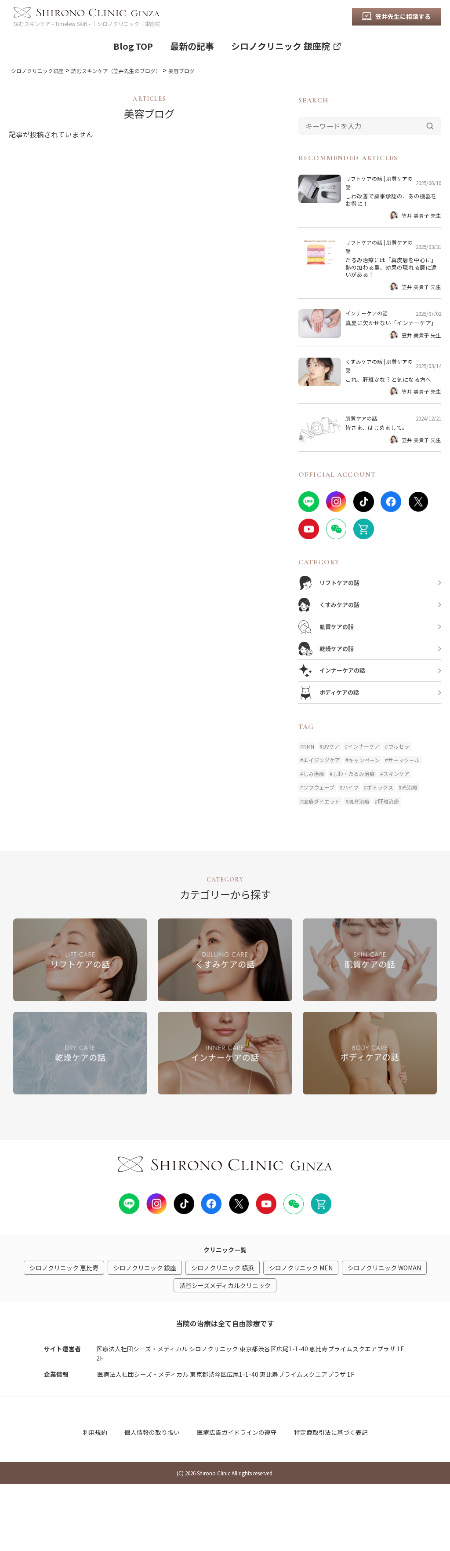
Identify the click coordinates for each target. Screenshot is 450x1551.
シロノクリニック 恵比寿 (63, 1267)
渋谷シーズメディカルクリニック (225, 1285)
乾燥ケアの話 (336, 648)
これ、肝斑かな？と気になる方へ (388, 379)
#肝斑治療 (387, 801)
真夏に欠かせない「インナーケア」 (391, 322)
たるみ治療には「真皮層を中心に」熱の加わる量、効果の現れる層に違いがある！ (391, 267)
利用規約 (95, 1432)
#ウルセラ (397, 746)
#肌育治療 (357, 801)
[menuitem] (396, 17)
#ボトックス (378, 787)
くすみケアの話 (363, 361)
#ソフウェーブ (317, 787)
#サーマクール (402, 760)
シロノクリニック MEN (301, 1267)
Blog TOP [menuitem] (133, 46)
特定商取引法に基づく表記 (331, 1432)
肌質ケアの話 (361, 418)
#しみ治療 (312, 773)
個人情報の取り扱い (152, 1432)
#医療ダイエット (320, 801)
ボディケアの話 (339, 692)
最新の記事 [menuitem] (192, 46)
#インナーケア (362, 746)
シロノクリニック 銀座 (144, 1267)
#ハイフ (349, 787)
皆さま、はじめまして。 (376, 427)
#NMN (307, 746)
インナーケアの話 (366, 313)
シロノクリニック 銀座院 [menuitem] (280, 46)
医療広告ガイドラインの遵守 (237, 1432)
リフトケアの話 (363, 178)
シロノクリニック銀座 (37, 70)
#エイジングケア (320, 760)
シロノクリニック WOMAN (384, 1267)
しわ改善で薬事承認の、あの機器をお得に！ (391, 199)
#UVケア (329, 746)
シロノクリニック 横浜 (222, 1267)
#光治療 (408, 787)
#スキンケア (395, 773)
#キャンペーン (362, 760)
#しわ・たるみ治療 (352, 773)
